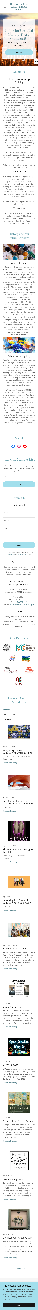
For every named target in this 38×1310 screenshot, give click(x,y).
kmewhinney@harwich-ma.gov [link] (22, 604)
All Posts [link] (6, 709)
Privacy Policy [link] (11, 554)
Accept (19, 1305)
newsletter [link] (7, 719)
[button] (5, 7)
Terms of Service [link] (22, 554)
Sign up (19, 484)
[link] (19, 7)
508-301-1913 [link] (19, 25)
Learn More (19, 52)
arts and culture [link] (9, 714)
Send (19, 545)
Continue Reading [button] (10, 762)
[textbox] (19, 476)
